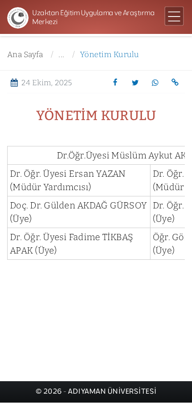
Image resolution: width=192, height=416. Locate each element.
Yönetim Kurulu (109, 54)
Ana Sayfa (25, 54)
